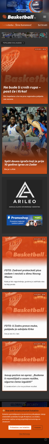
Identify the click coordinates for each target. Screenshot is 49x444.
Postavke (37, 427)
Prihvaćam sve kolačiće (19, 427)
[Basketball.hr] (19, 18)
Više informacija (24, 434)
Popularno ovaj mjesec (12, 43)
